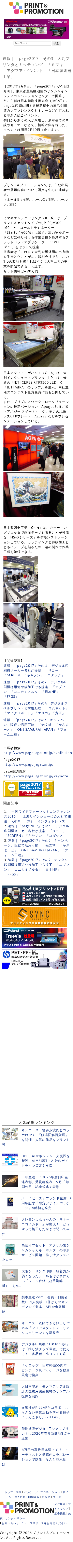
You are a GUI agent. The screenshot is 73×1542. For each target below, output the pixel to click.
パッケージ (31, 1492)
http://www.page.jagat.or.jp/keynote (35, 776)
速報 (18, 1492)
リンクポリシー (15, 1518)
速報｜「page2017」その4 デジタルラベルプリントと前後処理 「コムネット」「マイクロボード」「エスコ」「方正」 (36, 708)
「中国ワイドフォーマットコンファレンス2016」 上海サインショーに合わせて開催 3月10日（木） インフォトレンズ (37, 816)
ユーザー (58, 1497)
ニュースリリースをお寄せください (44, 1523)
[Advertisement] (36, 1007)
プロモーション (50, 1492)
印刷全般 (34, 1497)
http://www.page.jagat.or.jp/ (28, 764)
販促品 (46, 1497)
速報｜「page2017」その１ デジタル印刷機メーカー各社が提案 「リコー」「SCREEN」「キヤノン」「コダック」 (36, 670)
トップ (9, 1492)
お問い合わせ (10, 1523)
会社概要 (60, 1503)
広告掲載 (60, 1513)
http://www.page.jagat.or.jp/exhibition (37, 753)
